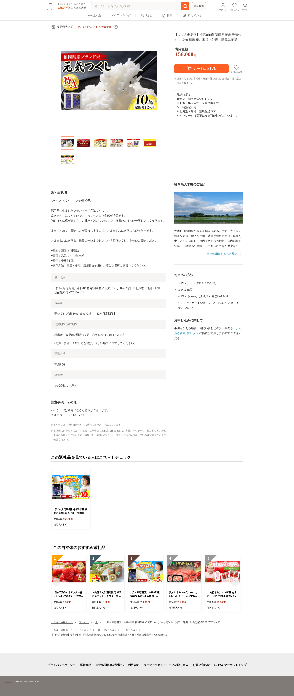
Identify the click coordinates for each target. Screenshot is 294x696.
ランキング (124, 15)
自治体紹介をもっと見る (222, 253)
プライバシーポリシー (62, 664)
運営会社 (85, 664)
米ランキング (133, 630)
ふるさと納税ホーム (62, 622)
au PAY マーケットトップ (230, 664)
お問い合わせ (201, 664)
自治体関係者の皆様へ (110, 664)
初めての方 (195, 15)
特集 (169, 15)
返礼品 (97, 15)
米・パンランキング (108, 630)
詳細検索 (199, 6)
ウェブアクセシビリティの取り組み (166, 664)
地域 (149, 15)
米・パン (84, 622)
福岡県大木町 (65, 26)
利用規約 (133, 664)
